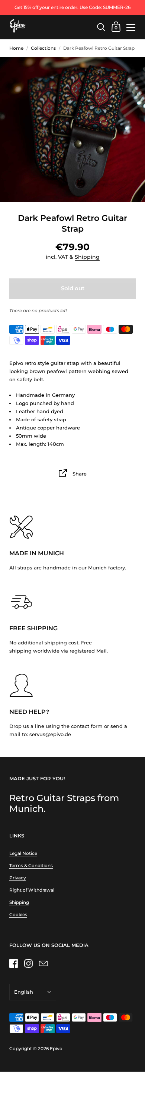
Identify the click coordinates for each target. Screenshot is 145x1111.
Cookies (18, 914)
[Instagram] (28, 963)
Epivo (56, 1048)
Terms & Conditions (31, 865)
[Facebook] (13, 963)
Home (16, 48)
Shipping (87, 257)
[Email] (43, 963)
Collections (43, 48)
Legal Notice (23, 853)
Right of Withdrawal (31, 890)
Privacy (17, 877)
